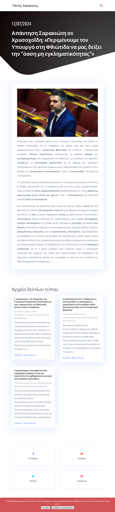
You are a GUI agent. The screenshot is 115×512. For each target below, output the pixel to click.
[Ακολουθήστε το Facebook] (33, 453)
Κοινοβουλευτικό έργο (24, 315)
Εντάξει (45, 508)
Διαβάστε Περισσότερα (25, 355)
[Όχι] (111, 504)
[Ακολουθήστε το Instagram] (82, 476)
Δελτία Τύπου (31, 311)
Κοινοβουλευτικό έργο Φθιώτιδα (33, 386)
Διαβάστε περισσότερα (63, 508)
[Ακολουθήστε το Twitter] (33, 476)
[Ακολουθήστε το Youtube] (82, 453)
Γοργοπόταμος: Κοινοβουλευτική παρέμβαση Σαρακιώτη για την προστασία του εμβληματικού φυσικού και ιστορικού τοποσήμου (33, 374)
